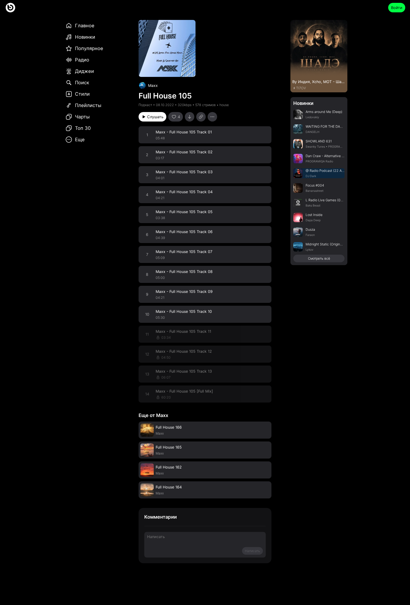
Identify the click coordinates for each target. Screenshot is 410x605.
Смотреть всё (319, 258)
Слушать (155, 116)
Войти (396, 7)
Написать (252, 551)
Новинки (303, 103)
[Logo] (10, 7)
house (224, 105)
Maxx (153, 85)
